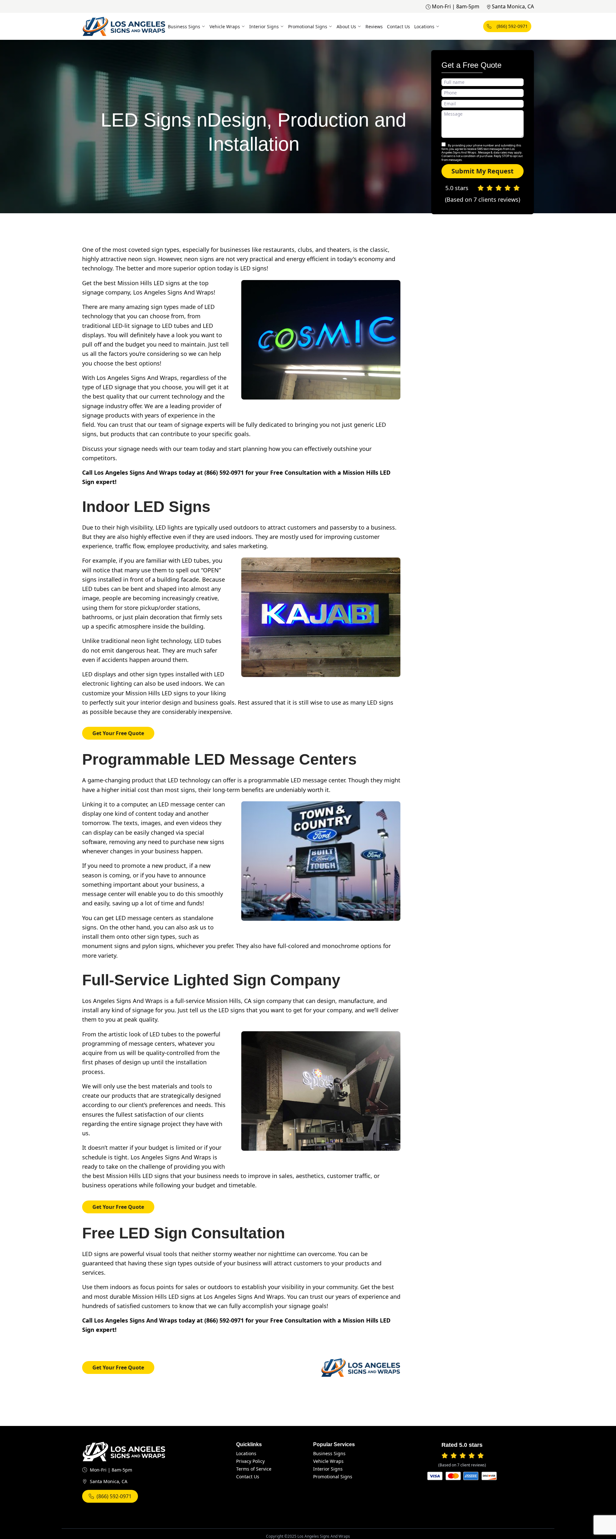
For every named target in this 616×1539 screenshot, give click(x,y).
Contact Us (398, 26)
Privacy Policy (250, 1461)
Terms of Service (253, 1469)
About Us (346, 26)
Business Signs (184, 26)
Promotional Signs (307, 26)
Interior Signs (264, 26)
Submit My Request (482, 171)
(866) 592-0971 (512, 26)
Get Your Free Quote (118, 733)
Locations (424, 26)
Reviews (374, 26)
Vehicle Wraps (225, 26)
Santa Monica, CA (513, 6)
